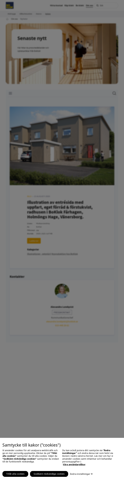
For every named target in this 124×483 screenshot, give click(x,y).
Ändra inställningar (80, 473)
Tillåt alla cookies (15, 473)
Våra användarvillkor (74, 464)
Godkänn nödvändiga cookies (49, 473)
